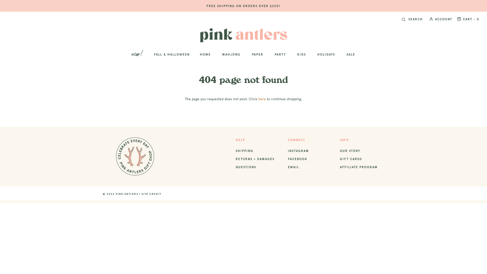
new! (138, 54)
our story (350, 151)
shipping (244, 151)
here (262, 99)
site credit (151, 194)
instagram (298, 151)
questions (246, 167)
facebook (297, 159)
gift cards (351, 159)
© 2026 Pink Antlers (120, 194)
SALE (350, 54)
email (293, 167)
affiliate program (359, 167)
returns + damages (255, 159)
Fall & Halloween (172, 54)
